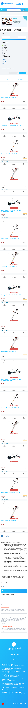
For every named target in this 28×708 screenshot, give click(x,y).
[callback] (3, 704)
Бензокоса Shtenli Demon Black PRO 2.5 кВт (10, 492)
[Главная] (1, 13)
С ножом (4, 61)
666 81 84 (19, 3)
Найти (22, 72)
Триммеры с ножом (14, 588)
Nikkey (5, 53)
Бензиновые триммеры (8, 586)
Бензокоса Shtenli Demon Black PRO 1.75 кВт (11, 323)
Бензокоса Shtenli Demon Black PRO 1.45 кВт (11, 238)
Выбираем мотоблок (5, 607)
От (2, 41)
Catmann (5, 47)
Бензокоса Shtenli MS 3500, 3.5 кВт (8, 520)
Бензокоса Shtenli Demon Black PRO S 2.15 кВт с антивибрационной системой (11, 380)
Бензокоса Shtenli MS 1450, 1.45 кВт (9, 182)
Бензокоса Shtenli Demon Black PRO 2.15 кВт (11, 407)
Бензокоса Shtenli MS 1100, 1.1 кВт (8, 97)
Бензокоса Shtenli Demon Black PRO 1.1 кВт (10, 153)
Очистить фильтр (13, 72)
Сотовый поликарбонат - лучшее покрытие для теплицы (11, 615)
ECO (4, 48)
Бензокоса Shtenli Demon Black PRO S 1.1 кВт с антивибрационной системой (11, 126)
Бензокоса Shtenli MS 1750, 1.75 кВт (9, 266)
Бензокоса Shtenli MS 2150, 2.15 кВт (9, 351)
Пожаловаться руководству (20, 703)
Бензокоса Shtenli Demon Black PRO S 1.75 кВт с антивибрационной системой (11, 295)
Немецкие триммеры (5, 588)
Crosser (5, 50)
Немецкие (4, 63)
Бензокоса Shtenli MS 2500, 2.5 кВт (8, 435)
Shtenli (5, 45)
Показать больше (5, 55)
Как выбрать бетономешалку (6, 626)
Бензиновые (4, 59)
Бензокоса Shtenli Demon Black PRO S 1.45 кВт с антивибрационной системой (11, 211)
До (25, 41)
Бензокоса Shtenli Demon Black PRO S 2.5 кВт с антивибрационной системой (11, 465)
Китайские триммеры (18, 586)
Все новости (24, 604)
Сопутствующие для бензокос (8, 594)
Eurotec (5, 52)
